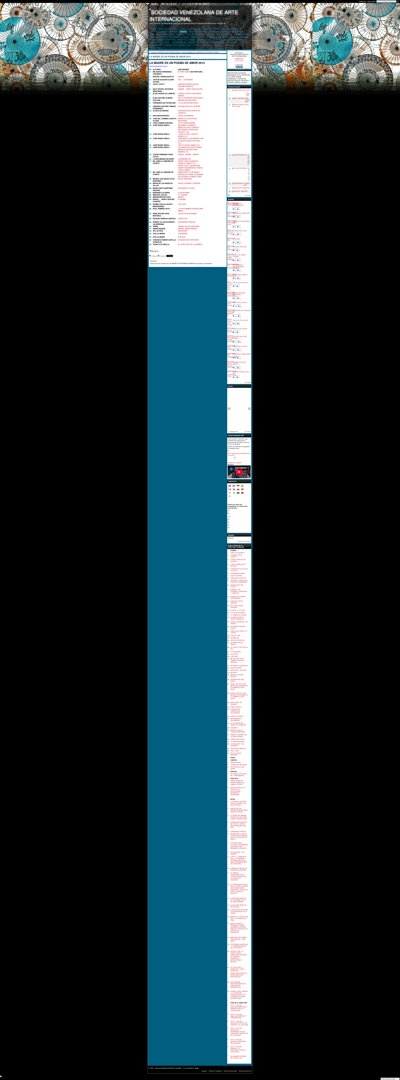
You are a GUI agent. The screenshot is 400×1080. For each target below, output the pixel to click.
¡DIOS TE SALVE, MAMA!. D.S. (189, 145)
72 (236, 217)
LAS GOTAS (234, 654)
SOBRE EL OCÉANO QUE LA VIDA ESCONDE (238, 735)
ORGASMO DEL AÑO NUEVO (237, 680)
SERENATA (234, 728)
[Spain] (242, 485)
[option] (239, 408)
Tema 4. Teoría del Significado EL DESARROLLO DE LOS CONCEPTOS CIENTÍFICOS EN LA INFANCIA (239, 1031)
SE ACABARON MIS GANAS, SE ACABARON (238, 724)
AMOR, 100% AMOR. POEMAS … (239, 256)
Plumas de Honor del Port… (241, 282)
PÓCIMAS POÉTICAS (239, 247)
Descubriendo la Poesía (240, 302)
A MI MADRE (182, 233)
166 (236, 307)
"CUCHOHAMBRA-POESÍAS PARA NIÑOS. (190, 209)
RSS (229, 195)
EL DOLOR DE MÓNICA (237, 613)
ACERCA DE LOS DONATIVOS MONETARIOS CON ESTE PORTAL (239, 810)
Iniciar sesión (371, 1)
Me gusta (155, 251)
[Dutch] (234, 489)
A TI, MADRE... (183, 195)
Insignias (204, 1071)
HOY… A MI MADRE (185, 79)
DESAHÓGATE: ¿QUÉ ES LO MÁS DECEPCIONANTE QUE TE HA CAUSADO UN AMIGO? (239, 836)
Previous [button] (229, 408)
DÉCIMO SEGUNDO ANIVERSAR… (239, 294)
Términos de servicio (245, 1071)
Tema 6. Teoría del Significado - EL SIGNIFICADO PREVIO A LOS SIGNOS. (238, 1049)
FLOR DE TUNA (235, 636)
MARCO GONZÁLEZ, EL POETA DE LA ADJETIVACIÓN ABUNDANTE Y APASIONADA (238, 791)
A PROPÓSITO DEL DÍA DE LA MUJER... (239, 570)
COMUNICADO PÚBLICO (238, 831)
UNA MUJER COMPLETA (238, 748)
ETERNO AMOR (184, 72)
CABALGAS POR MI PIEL (238, 578)
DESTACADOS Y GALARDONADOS (238, 266)
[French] (234, 485)
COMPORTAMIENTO (249, 160)
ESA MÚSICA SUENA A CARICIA (237, 627)
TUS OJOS (182, 204)
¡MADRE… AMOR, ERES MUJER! (190, 89)
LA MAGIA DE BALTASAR (238, 765)
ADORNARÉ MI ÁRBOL (237, 573)
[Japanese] (230, 492)
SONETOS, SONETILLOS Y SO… (241, 373)
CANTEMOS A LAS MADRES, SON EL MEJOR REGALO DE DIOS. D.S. (190, 140)
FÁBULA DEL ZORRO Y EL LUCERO (238, 632)
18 (240, 358)
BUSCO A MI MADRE (185, 115)
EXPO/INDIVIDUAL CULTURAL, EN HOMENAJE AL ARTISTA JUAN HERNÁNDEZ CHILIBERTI (239, 845)
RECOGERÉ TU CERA (186, 188)
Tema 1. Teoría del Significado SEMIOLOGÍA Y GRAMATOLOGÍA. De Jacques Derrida (238, 1007)
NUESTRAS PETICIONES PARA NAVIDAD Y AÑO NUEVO (238, 939)
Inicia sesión (240, 61)
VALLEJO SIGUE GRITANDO (235, 754)
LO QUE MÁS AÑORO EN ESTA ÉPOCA (238, 906)
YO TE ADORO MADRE (186, 123)
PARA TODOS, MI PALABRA (236, 703)
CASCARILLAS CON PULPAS (236, 586)
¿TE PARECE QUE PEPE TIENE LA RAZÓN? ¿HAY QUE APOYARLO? (238, 803)
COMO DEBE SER (248, 92)
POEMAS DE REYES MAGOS (239, 363)
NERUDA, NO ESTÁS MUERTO (237, 675)
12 (236, 358)
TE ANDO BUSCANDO (237, 742)
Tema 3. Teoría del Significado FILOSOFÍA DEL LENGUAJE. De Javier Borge (239, 1023)
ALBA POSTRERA (236, 576)
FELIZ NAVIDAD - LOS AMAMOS (237, 853)
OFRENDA (182, 199)
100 (236, 316)
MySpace (154, 256)
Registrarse (362, 1)
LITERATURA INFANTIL (240, 275)
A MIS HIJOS (182, 218)
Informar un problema (215, 1071)
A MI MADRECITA (184, 159)
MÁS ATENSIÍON (247, 100)
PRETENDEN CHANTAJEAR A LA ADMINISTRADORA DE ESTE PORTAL (239, 946)
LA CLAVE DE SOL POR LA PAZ (239, 648)
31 (236, 235)
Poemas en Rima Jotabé (240, 320)
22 (240, 279)
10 (240, 217)
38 (236, 261)
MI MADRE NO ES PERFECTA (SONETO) (189, 111)
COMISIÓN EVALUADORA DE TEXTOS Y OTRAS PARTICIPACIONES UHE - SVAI (238, 824)
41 (240, 316)
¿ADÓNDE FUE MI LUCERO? (236, 556)
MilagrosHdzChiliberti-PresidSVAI (171, 1068)
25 (236, 209)
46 (236, 350)
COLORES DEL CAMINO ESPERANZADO (238, 597)
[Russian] (238, 489)
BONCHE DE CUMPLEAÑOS (242, 354)
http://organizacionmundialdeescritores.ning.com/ (239, 454)
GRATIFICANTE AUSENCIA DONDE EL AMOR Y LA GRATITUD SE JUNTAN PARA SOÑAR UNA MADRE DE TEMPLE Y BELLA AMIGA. (190, 165)
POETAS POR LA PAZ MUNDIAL (240, 337)
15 (240, 227)
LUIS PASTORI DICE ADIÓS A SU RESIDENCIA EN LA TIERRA (239, 911)
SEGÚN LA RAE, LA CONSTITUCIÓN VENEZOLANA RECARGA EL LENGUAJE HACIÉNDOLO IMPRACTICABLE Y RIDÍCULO (238, 956)
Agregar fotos (234, 431)
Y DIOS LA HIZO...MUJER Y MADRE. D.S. (188, 135)
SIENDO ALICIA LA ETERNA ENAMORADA (237, 731)
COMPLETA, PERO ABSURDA (236, 602)
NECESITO (233, 672)
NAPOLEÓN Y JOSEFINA (238, 670)
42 (240, 261)
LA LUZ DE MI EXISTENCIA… (189, 103)
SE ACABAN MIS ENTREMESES (235, 719)
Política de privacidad (230, 1071)
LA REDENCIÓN (235, 652)
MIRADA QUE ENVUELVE (187, 100)
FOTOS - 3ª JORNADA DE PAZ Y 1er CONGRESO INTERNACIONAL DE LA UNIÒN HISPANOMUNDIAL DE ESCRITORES (238, 860)
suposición (244, 191)
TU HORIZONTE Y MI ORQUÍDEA (237, 745)
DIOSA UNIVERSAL (185, 179)
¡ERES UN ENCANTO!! (237, 553)
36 (236, 243)
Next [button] (249, 408)
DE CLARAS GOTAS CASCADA (236, 606)
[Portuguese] (242, 489)
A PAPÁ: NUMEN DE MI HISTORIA (237, 560)
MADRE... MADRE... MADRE (188, 154)
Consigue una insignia (244, 541)
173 (236, 342)
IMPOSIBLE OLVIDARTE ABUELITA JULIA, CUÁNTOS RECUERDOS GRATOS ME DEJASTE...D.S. (188, 128)
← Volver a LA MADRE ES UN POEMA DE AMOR (164, 52)
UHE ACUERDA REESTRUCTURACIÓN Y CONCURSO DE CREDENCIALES (238, 984)
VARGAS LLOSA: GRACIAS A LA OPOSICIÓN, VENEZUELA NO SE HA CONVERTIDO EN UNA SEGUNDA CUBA (239, 994)
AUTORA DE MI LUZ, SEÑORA (189, 106)
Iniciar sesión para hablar (388, 1078)
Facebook (163, 256)
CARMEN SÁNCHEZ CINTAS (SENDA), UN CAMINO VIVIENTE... (237, 782)
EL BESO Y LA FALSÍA (237, 610)
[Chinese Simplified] (242, 492)
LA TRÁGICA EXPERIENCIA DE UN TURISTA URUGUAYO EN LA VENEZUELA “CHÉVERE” (238, 876)
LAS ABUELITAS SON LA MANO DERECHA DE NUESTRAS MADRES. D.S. (190, 149)
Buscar (398, 1)
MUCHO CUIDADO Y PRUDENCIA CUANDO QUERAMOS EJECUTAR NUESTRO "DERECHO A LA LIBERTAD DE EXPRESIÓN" (239, 928)
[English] (230, 485)
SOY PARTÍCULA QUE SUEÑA (237, 768)
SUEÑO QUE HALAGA (237, 739)
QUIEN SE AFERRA (236, 716)
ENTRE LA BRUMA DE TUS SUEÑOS (239, 623)
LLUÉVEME (234, 656)
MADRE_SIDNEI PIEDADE (187, 228)
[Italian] (230, 489)
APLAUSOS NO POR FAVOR (188, 240)
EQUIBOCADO (247, 184)
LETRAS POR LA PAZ (239, 231)
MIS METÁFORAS (236, 668)
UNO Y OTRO (234, 751)
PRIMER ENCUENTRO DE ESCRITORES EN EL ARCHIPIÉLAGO (238, 975)
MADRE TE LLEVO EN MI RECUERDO (187, 119)
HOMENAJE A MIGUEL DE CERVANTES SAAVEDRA (238, 869)
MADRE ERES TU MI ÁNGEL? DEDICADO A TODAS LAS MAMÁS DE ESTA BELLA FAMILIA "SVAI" (190, 174)
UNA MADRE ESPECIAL (187, 222)
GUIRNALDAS (234, 638)
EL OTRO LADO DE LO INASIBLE (190, 244)
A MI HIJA (181, 237)
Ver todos (248, 195)
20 (240, 271)
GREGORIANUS (235, 762)
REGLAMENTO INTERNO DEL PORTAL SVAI (238, 1057)
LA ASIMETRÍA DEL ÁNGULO (236, 643)
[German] (238, 485)
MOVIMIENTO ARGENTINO (241, 213)
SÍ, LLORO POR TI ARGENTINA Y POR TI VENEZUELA (237, 969)
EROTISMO (236, 239)
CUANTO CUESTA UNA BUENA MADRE (189, 94)
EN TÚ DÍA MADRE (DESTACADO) (190, 98)
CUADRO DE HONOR (234, 463)
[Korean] (234, 492)
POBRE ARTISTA (235, 707)
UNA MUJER (182, 231)
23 (236, 227)
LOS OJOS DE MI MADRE (187, 213)
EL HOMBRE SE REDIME (238, 615)
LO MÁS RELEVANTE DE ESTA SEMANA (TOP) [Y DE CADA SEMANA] (238, 900)
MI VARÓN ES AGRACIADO (239, 666)
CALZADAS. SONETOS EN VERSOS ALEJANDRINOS (238, 581)
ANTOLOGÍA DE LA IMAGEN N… (242, 311)
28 (240, 243)
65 (236, 271)
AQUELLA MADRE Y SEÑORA (189, 183)
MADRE (181, 76)
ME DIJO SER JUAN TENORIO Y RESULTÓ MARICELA (237, 660)
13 (236, 299)
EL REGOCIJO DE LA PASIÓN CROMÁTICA (237, 618)
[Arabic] (238, 492)
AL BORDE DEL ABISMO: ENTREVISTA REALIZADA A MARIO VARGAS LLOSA (238, 817)
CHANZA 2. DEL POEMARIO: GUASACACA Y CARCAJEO (238, 591)
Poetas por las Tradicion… (241, 329)
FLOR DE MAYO (184, 192)
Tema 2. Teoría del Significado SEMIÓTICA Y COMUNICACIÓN (238, 1016)
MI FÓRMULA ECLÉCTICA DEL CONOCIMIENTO (238, 775)
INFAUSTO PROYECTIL (237, 640)
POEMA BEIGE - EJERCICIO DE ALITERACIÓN (235, 711)
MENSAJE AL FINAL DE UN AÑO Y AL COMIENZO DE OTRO (239, 918)
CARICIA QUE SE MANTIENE (188, 226)
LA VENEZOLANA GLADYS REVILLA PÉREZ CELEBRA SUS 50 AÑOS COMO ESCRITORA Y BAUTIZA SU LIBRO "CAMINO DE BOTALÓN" (239, 888)
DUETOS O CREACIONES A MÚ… (241, 222)
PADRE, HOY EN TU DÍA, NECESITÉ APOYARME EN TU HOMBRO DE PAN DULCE (239, 686)
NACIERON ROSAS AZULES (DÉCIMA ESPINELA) (188, 85)
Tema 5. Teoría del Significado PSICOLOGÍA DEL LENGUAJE (238, 1041)
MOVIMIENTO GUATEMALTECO (238, 204)
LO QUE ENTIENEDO (249, 174)
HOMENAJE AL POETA (240, 346)
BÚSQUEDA (246, 188)
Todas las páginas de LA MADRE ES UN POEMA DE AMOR (200, 52)
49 (236, 368)
